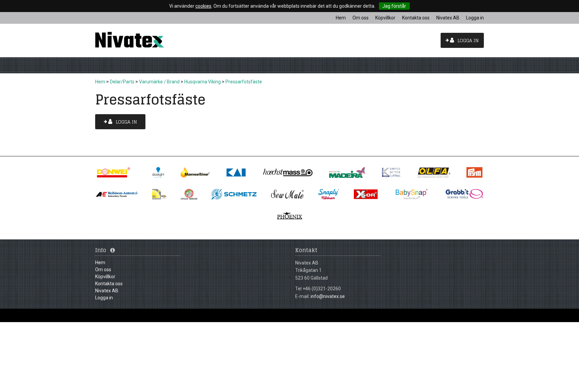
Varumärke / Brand (159, 81)
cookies (203, 6)
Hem (100, 81)
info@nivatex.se (328, 296)
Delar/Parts (122, 81)
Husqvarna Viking (202, 81)
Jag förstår (394, 6)
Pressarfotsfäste (244, 81)
